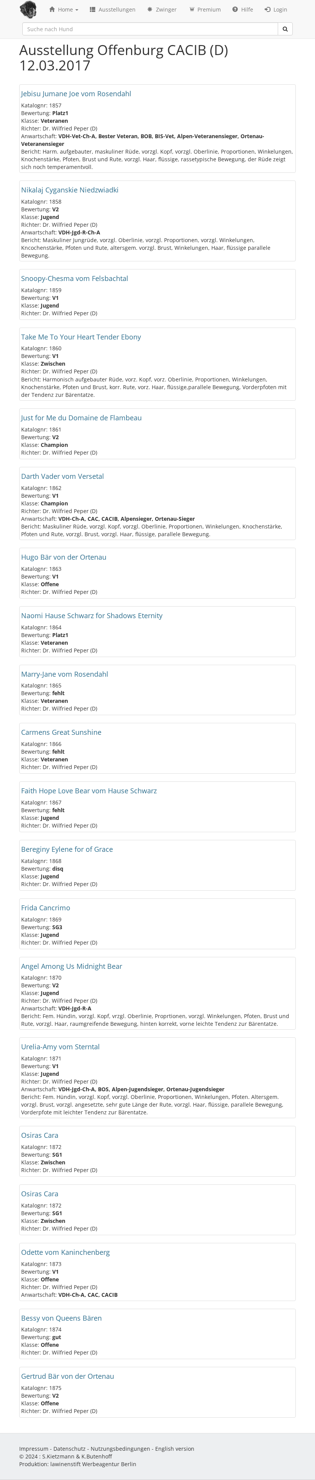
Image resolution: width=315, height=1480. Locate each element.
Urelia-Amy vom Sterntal (60, 1046)
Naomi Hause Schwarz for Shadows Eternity (91, 615)
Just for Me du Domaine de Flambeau (81, 417)
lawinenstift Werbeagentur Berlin (93, 1464)
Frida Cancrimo (45, 907)
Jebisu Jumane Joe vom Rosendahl (76, 93)
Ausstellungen (116, 9)
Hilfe (246, 9)
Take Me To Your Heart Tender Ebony (81, 336)
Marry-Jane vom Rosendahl (64, 674)
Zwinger (165, 9)
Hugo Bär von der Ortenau (63, 557)
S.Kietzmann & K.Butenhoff (77, 1456)
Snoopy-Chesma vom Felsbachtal (74, 278)
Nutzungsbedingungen (120, 1448)
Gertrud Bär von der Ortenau (67, 1376)
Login (279, 9)
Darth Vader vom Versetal (62, 476)
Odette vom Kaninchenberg (65, 1252)
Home (65, 9)
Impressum (33, 1448)
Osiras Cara (39, 1135)
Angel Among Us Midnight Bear (71, 966)
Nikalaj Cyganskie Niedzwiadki (70, 189)
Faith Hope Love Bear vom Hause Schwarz (89, 790)
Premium (208, 9)
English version (174, 1448)
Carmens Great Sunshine (61, 732)
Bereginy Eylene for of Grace (67, 849)
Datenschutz (69, 1448)
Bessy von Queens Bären (61, 1318)
